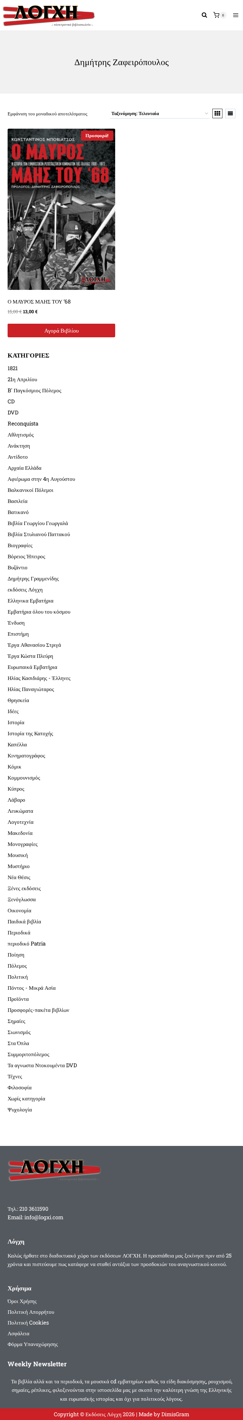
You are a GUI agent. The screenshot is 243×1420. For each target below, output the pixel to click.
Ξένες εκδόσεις (24, 888)
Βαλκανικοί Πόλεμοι (30, 489)
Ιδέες (13, 711)
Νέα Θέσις (19, 877)
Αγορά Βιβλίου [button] (61, 330)
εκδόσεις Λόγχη (25, 589)
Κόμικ (15, 766)
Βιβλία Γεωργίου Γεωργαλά (38, 523)
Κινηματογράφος (26, 755)
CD (11, 401)
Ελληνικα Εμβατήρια (30, 600)
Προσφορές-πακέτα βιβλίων (38, 1009)
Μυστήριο (19, 866)
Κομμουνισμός (24, 777)
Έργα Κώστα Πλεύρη (30, 655)
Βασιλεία (18, 501)
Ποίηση (16, 954)
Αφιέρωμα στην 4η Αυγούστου (41, 478)
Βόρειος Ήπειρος (26, 556)
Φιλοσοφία (20, 1087)
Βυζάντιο (18, 567)
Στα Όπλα (18, 1043)
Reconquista (23, 423)
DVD (13, 412)
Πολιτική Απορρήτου (31, 1311)
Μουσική (18, 855)
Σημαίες (16, 1021)
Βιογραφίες (20, 545)
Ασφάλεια (18, 1333)
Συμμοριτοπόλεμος (28, 1054)
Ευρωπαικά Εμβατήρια (32, 666)
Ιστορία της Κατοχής (30, 733)
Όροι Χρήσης (22, 1301)
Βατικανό (18, 512)
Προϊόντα (18, 998)
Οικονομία (19, 910)
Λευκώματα (20, 810)
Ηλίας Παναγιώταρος (31, 689)
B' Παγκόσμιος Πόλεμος (34, 390)
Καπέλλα (17, 744)
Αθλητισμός (21, 434)
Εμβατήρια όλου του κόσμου (39, 611)
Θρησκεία (18, 700)
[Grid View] (217, 113)
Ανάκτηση (19, 445)
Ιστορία (16, 722)
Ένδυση (16, 622)
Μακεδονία (20, 832)
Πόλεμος (17, 965)
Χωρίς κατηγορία (26, 1098)
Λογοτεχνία (21, 821)
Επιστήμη (18, 633)
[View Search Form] (204, 15)
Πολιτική (18, 976)
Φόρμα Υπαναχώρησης (33, 1344)
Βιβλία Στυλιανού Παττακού (39, 534)
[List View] (230, 113)
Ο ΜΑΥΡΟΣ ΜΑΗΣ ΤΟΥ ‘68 (39, 301)
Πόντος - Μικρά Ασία (32, 987)
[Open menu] (235, 15)
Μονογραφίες (23, 844)
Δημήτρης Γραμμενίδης (33, 578)
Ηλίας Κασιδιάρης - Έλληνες (39, 678)
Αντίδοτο (18, 456)
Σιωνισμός (19, 1032)
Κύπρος (16, 788)
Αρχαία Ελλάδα (24, 467)
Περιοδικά (19, 932)
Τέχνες (15, 1076)
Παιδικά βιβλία (24, 921)
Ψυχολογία (20, 1109)
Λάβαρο (16, 799)
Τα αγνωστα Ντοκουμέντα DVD (42, 1065)
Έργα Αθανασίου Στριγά (34, 644)
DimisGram (175, 1414)
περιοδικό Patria (27, 943)
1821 (13, 368)
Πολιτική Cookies (28, 1322)
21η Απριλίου (22, 379)
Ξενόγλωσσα (22, 899)
